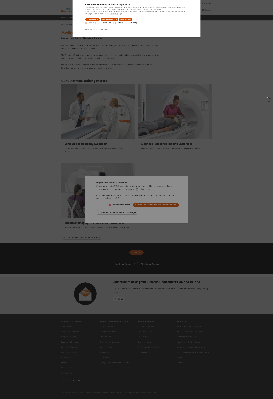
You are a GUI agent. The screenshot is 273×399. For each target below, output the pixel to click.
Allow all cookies (92, 19)
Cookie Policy (161, 9)
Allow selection (125, 19)
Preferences (106, 23)
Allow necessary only (109, 19)
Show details (103, 29)
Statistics (120, 23)
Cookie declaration (91, 29)
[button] (269, 99)
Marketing (133, 23)
